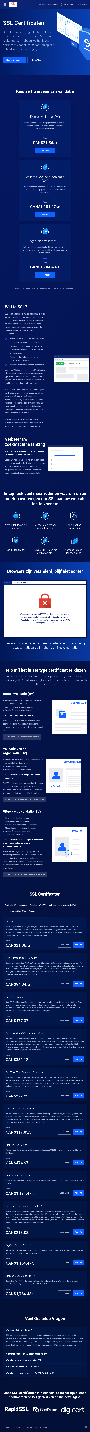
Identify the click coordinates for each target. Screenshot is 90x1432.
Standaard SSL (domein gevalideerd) (20, 370)
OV (23, 376)
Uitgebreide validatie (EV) (15, 911)
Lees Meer (37, 60)
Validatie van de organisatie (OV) (62, 905)
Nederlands (81, 4)
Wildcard (32, 911)
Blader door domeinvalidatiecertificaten (22, 737)
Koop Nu (78, 945)
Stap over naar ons (14, 60)
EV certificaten (33, 376)
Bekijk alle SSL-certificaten (16, 905)
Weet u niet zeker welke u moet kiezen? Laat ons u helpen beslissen (44, 288)
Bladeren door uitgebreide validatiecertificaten (25, 874)
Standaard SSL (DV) (38, 905)
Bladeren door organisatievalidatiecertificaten (24, 799)
